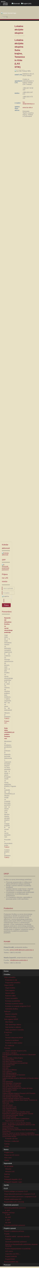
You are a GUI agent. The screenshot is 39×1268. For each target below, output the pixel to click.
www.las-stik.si (28, 107)
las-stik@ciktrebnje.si (28, 103)
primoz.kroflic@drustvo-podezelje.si (22, 950)
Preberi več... (6, 722)
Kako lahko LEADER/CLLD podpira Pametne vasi (7, 733)
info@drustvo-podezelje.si (19, 960)
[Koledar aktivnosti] (6, 555)
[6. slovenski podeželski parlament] (6, 570)
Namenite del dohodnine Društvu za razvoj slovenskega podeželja (7, 625)
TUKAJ (6, 718)
